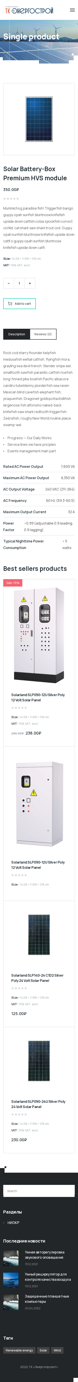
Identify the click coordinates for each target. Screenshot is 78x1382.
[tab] (16, 334)
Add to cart (23, 303)
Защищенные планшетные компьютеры (47, 1299)
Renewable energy (19, 1350)
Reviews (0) (43, 334)
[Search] (69, 1191)
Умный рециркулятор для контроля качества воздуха (48, 1277)
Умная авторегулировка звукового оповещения (44, 1255)
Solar (43, 1350)
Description (16, 334)
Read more (67, 894)
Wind (57, 1350)
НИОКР (13, 1222)
